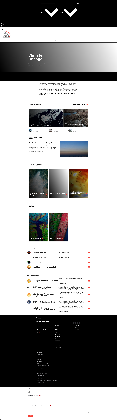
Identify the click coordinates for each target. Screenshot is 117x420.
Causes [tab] (35, 137)
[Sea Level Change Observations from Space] (89, 281)
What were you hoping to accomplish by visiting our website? (40, 405)
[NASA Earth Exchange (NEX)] (89, 302)
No (29, 391)
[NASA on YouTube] (79, 323)
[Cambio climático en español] (89, 267)
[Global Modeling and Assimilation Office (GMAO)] (89, 309)
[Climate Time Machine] (89, 252)
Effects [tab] (40, 137)
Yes (30, 390)
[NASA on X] (78, 323)
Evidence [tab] (31, 137)
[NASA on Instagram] (76, 323)
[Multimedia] (89, 262)
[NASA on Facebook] (74, 323)
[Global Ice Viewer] (89, 257)
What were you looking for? (34, 395)
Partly (30, 392)
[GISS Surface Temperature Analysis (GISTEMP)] (89, 295)
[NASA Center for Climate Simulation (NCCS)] (89, 288)
